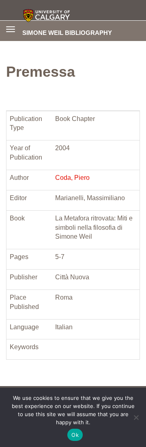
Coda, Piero (72, 177)
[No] (136, 417)
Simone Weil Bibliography (67, 32)
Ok (75, 435)
